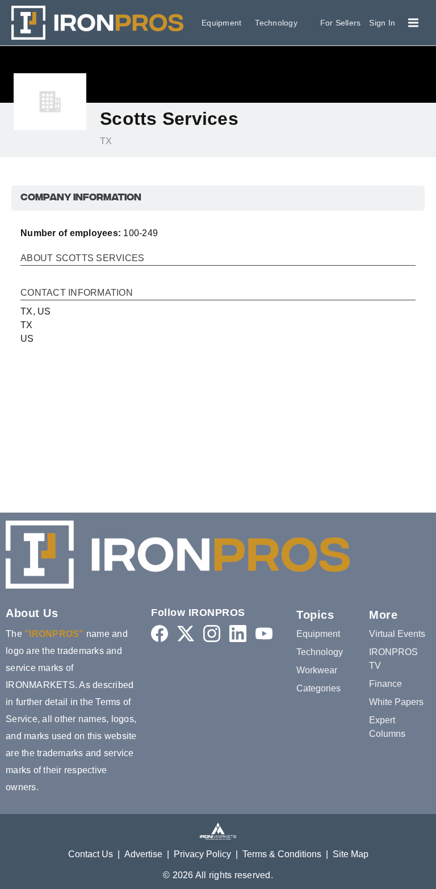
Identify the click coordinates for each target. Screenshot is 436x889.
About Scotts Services (82, 258)
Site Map (350, 854)
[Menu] (413, 22)
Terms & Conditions (281, 854)
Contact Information (76, 292)
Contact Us (90, 854)
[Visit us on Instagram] (211, 633)
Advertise (143, 854)
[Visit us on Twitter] (185, 633)
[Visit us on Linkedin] (237, 633)
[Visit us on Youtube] (263, 633)
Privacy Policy (202, 854)
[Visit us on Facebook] (159, 633)
